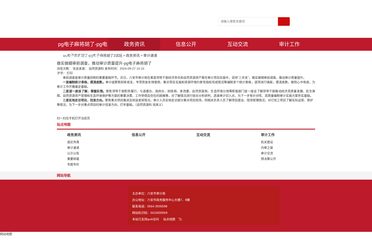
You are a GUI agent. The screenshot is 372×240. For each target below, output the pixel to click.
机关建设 (267, 142)
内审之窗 (267, 147)
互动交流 (237, 44)
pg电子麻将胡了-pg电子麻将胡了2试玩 (82, 46)
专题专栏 (73, 164)
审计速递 (150, 55)
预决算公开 (268, 159)
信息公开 (186, 44)
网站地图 (6, 234)
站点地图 (169, 219)
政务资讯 (134, 44)
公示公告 (73, 153)
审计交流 (267, 153)
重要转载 (73, 159)
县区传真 (73, 142)
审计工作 (289, 44)
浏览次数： (64, 68)
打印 (70, 73)
